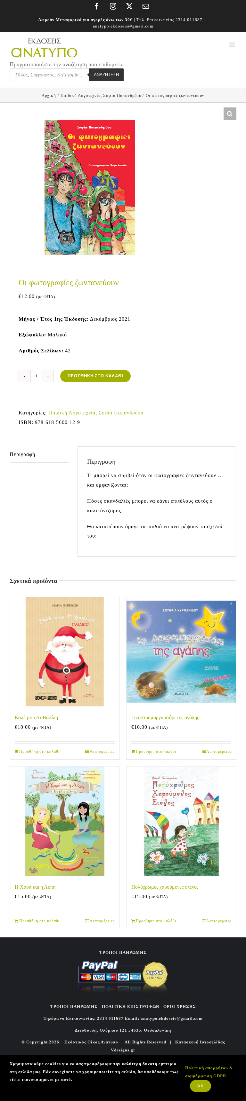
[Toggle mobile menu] (232, 45)
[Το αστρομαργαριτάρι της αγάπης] (181, 651)
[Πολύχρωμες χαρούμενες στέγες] (181, 821)
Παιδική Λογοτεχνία (71, 412)
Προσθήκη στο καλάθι (95, 376)
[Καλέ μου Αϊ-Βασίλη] (64, 651)
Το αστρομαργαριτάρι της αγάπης (165, 717)
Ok (200, 1085)
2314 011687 (189, 19)
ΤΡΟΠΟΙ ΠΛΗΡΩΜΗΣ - (75, 1006)
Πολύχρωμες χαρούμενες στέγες (164, 887)
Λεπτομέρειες (102, 751)
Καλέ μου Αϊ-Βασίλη (36, 717)
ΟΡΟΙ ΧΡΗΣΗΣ (179, 1006)
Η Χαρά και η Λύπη (35, 887)
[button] (230, 113)
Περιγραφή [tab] (22, 454)
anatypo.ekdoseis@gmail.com (123, 26)
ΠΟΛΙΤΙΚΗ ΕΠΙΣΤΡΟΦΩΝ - (132, 1006)
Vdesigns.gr (123, 1050)
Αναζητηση (106, 74)
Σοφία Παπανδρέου (121, 412)
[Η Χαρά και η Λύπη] (64, 821)
